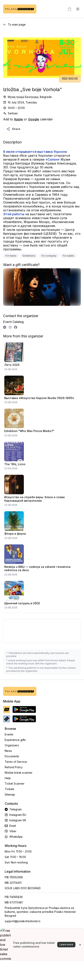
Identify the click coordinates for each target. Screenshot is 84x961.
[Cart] (69, 8)
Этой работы (13, 214)
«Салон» (53, 159)
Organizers (12, 745)
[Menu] (78, 9)
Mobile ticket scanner (18, 772)
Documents (12, 756)
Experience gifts (15, 739)
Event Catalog (13, 322)
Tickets (9, 789)
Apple (18, 119)
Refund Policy (14, 767)
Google (33, 119)
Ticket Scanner (14, 783)
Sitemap (10, 794)
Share (16, 129)
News (8, 750)
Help (8, 778)
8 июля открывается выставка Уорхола (35, 152)
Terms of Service (16, 761)
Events (9, 734)
